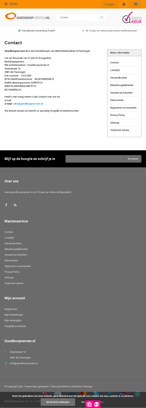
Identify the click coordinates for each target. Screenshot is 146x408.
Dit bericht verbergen (57, 402)
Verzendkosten (118, 77)
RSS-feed (77, 386)
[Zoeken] (101, 17)
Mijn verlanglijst (13, 320)
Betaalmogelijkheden (121, 85)
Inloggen (109, 4)
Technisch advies (119, 130)
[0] (135, 4)
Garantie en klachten (121, 92)
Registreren (11, 309)
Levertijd (115, 70)
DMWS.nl (66, 386)
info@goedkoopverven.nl (28, 103)
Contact (114, 62)
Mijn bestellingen (14, 314)
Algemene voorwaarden (123, 107)
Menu (13, 4)
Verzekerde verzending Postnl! (38, 30)
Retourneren (117, 100)
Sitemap (114, 122)
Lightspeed (43, 386)
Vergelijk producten (15, 326)
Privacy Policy (117, 115)
